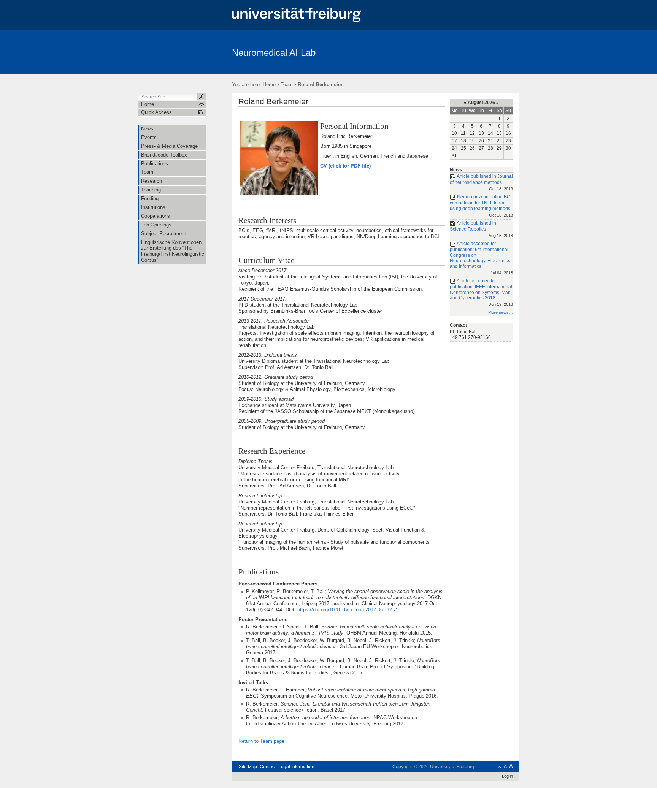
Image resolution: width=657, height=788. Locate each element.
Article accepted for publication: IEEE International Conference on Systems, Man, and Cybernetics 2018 (481, 292)
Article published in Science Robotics (481, 228)
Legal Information (296, 766)
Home (269, 84)
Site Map (248, 766)
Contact (268, 766)
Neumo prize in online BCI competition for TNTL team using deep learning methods (481, 206)
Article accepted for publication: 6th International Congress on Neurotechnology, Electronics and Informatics (481, 258)
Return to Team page (261, 741)
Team (287, 84)
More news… (500, 312)
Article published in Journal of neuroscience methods (481, 182)
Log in (507, 776)
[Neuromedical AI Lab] (482, 51)
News (456, 169)
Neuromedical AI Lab (274, 52)
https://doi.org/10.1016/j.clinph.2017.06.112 (344, 609)
